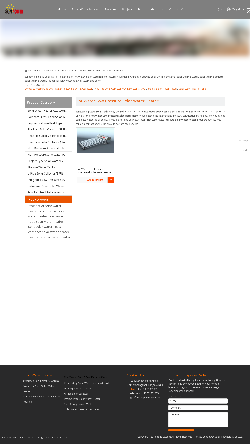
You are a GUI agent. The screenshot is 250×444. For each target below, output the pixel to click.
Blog (141, 9)
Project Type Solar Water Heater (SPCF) (50, 161)
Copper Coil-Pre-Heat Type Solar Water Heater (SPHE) (50, 123)
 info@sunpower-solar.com (144, 397)
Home (62, 9)
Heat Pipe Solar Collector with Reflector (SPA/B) (120, 88)
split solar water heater (45, 227)
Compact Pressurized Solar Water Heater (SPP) (50, 117)
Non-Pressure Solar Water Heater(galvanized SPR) (50, 155)
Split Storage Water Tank (78, 404)
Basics (23, 437)
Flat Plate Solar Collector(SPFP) (47, 129)
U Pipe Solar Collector (76, 393)
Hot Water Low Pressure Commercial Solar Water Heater (94, 170)
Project (127, 9)
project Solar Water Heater (162, 88)
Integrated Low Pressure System (48, 180)
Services (110, 9)
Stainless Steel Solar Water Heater (49, 192)
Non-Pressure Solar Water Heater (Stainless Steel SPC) (50, 148)
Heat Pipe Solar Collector (78, 388)
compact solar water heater (48, 232)
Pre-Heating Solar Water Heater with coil (86, 383)
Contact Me (177, 9)
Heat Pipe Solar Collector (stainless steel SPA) (50, 142)
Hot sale (27, 401)
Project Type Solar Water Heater (82, 398)
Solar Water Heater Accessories (48, 110)
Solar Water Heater (85, 9)
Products (14, 437)
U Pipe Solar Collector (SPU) (45, 173)
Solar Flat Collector (81, 88)
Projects (32, 437)
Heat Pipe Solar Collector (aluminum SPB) (50, 136)
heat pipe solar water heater (49, 237)
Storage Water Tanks (41, 167)
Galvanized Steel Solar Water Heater (50, 186)
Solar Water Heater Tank (192, 88)
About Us (156, 9)
